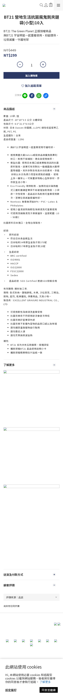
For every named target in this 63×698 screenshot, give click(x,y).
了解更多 (45, 682)
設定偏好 (10, 690)
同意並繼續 (49, 690)
